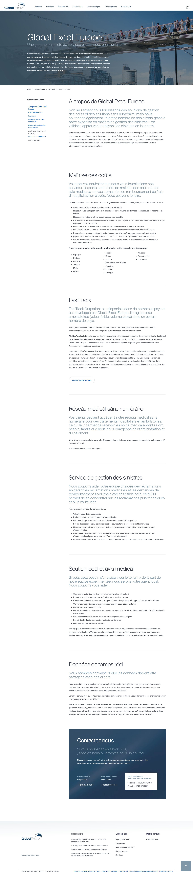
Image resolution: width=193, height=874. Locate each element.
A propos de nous (40, 89)
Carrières (119, 855)
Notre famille (51, 89)
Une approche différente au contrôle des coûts (89, 845)
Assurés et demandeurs (125, 847)
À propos (38, 7)
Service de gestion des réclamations (36, 126)
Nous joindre (126, 7)
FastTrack (31, 116)
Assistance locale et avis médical (37, 132)
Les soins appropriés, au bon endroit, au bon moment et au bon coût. (88, 840)
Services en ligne (93, 7)
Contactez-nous (34, 140)
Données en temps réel (37, 137)
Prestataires (77, 7)
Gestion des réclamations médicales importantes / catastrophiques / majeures (90, 854)
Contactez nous (152, 839)
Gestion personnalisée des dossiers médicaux (89, 849)
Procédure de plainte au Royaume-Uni (132, 871)
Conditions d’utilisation (109, 871)
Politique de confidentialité (91, 871)
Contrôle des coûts (35, 112)
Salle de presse (111, 7)
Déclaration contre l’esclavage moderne (159, 871)
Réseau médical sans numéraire (36, 120)
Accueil (29, 89)
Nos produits (63, 7)
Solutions (50, 7)
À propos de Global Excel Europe (37, 108)
